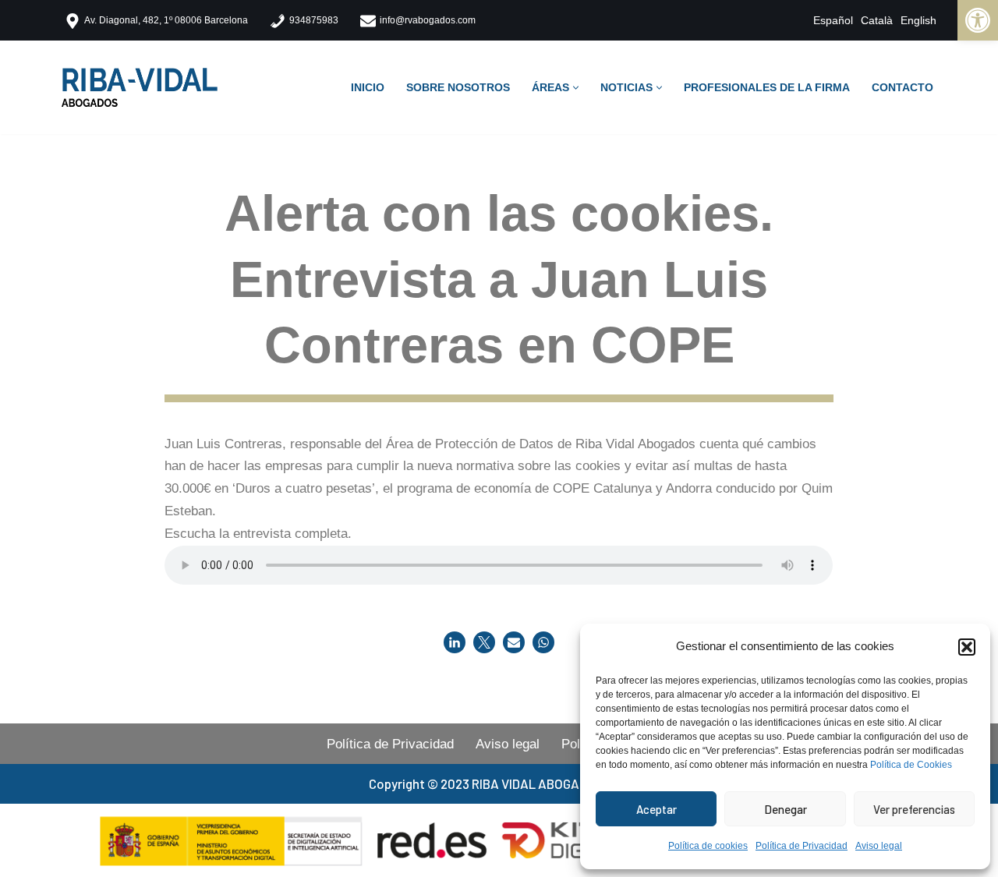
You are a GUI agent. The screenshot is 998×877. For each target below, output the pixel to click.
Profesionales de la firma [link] (767, 88)
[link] (977, 20)
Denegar (785, 809)
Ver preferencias (914, 809)
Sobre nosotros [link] (458, 88)
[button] (967, 647)
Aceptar (656, 809)
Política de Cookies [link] (911, 764)
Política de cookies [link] (708, 845)
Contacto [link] (902, 88)
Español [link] (833, 20)
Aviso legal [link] (878, 845)
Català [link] (877, 20)
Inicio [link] (367, 88)
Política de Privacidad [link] (802, 845)
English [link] (918, 20)
